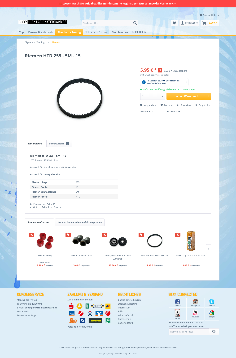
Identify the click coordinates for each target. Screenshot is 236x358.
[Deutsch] (197, 8)
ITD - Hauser (132, 354)
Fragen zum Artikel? (44, 204)
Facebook (178, 305)
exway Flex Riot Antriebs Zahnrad (118, 257)
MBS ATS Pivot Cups (81, 255)
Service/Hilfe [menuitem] (209, 15)
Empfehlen (204, 105)
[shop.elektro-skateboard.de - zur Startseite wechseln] (42, 24)
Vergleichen (150, 105)
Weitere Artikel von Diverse (47, 207)
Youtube (195, 317)
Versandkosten (110, 347)
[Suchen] (135, 23)
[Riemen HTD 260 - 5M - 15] (154, 241)
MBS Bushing (45, 255)
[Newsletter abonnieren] (214, 331)
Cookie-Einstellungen (129, 299)
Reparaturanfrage (26, 315)
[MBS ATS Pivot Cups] (81, 241)
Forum (177, 318)
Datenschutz (124, 318)
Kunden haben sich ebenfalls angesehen (80, 222)
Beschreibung (34, 143)
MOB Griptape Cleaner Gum (191, 255)
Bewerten (185, 105)
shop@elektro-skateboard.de (41, 307)
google (212, 317)
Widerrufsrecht (126, 315)
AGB (120, 311)
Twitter (212, 305)
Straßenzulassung (127, 303)
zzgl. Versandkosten (160, 74)
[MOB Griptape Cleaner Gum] (191, 241)
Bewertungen (58, 143)
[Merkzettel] (174, 23)
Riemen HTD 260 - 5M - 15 (155, 255)
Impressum (124, 307)
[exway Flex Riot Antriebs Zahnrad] (118, 241)
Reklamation (23, 311)
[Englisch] (197, 11)
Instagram (195, 305)
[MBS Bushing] (45, 241)
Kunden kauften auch (39, 222)
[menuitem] (110, 23)
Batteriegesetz (125, 322)
